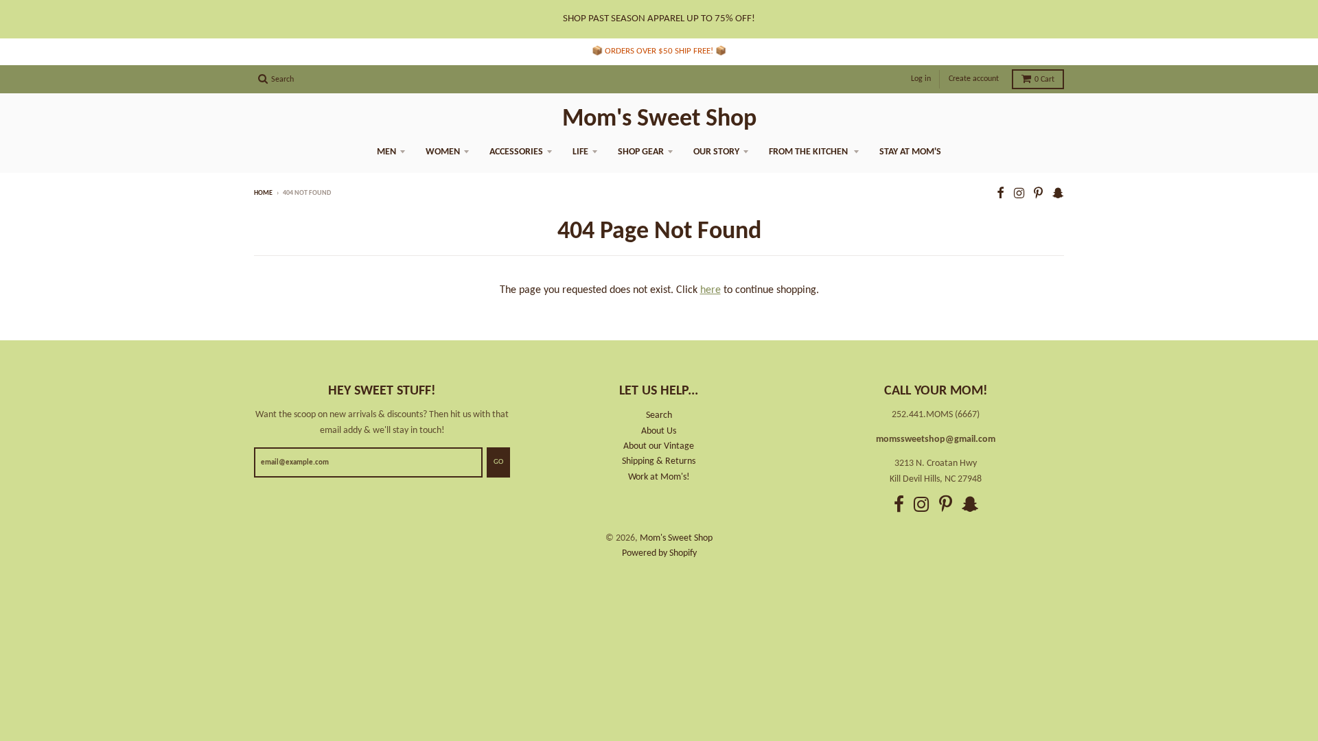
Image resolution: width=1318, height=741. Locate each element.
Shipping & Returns (658, 461)
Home (263, 193)
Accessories (516, 152)
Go (498, 462)
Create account (974, 79)
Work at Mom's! (659, 477)
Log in (921, 79)
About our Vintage (658, 446)
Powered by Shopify (659, 553)
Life (580, 152)
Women (443, 152)
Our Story (716, 152)
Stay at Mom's (910, 152)
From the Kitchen (809, 152)
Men (386, 152)
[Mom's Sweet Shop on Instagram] (1019, 194)
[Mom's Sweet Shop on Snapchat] (1058, 194)
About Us (658, 431)
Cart (1044, 79)
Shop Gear (641, 152)
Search (659, 415)
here (710, 290)
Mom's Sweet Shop (659, 119)
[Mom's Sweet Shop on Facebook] (1000, 194)
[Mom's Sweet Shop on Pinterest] (1038, 194)
